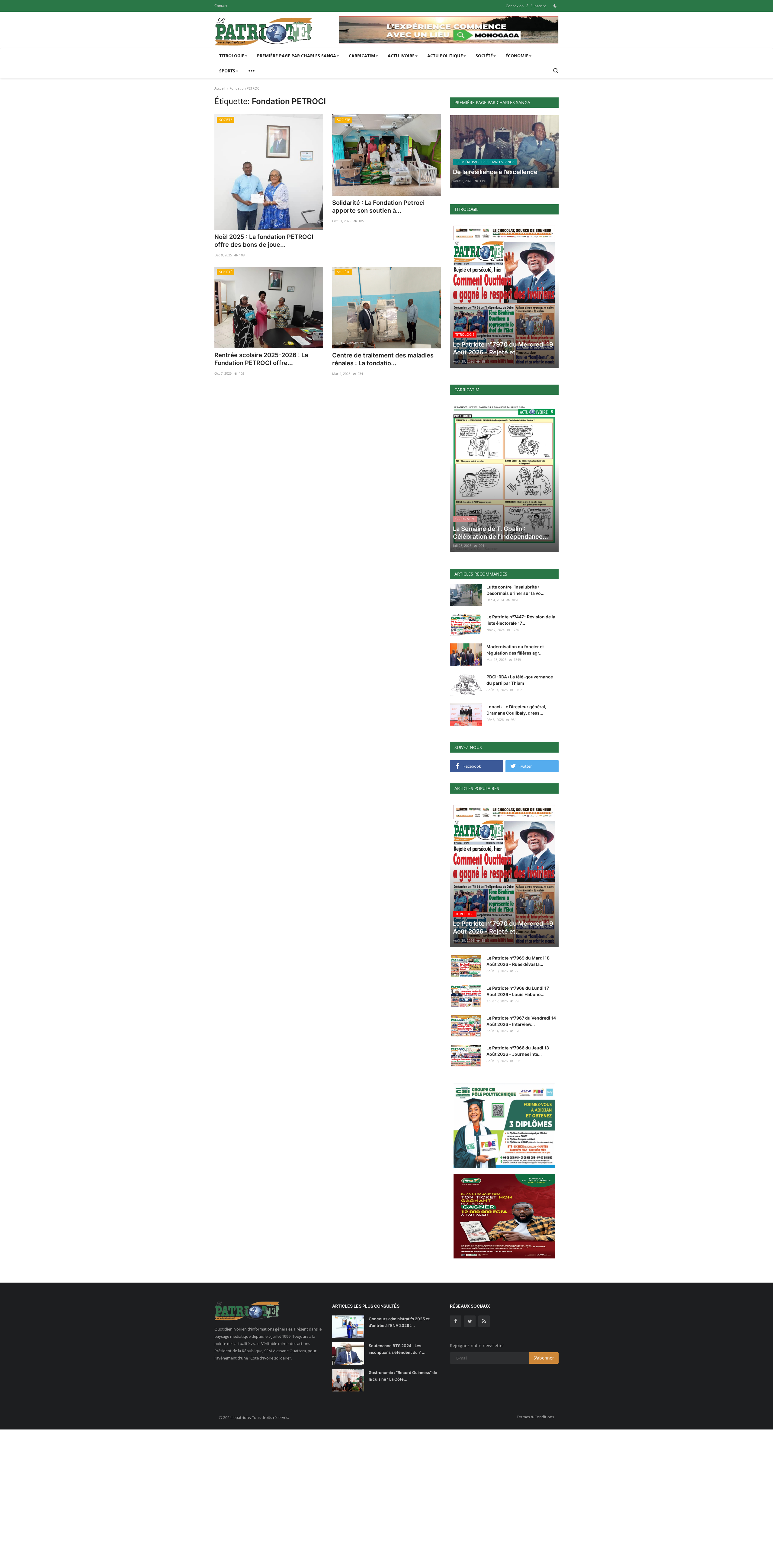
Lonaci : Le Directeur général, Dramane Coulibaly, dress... (516, 709)
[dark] (555, 5)
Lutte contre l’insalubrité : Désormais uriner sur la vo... (515, 590)
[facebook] (455, 1321)
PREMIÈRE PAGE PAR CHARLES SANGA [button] (296, 56)
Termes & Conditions (535, 1417)
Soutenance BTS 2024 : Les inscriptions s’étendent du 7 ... (397, 1349)
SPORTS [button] (227, 71)
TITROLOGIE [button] (231, 56)
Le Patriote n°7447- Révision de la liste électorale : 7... (520, 620)
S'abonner (544, 1358)
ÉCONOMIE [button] (516, 56)
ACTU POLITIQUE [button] (445, 56)
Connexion (515, 5)
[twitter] (470, 1321)
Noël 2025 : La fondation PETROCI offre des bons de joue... (263, 240)
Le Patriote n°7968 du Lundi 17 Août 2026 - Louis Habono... (517, 991)
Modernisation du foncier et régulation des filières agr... (515, 649)
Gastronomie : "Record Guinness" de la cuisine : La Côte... (403, 1376)
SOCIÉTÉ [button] (484, 56)
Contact (220, 5)
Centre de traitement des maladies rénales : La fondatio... (383, 359)
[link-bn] (449, 29)
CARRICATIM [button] (362, 56)
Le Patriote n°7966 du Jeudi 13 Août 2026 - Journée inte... (517, 1051)
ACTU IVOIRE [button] (401, 56)
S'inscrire (538, 5)
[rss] (484, 1321)
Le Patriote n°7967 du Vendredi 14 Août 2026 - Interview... (521, 1021)
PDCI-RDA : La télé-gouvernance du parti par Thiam (519, 680)
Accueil (219, 88)
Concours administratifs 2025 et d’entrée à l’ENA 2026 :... (399, 1322)
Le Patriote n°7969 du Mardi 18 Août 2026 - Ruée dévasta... (518, 961)
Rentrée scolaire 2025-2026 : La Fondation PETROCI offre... (261, 358)
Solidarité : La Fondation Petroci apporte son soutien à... (378, 206)
